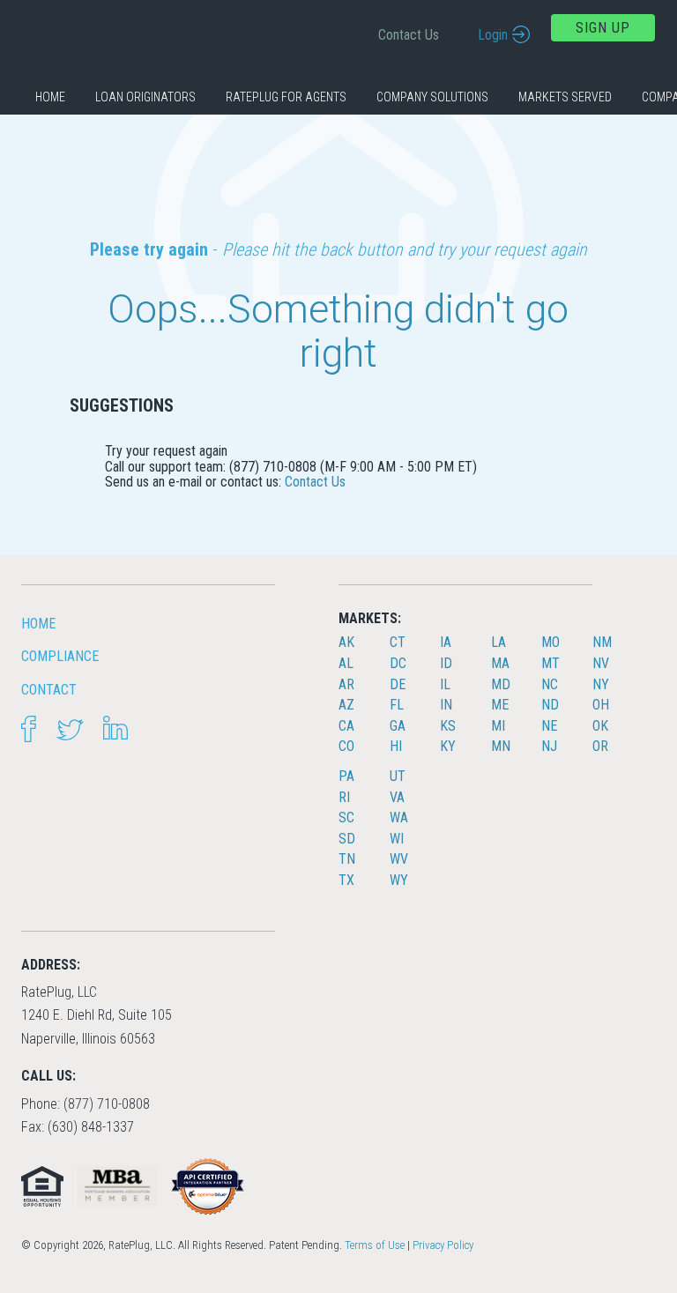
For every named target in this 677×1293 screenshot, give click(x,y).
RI (344, 797)
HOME (38, 623)
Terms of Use (375, 1245)
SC (346, 817)
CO (346, 746)
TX (346, 880)
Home (50, 97)
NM (602, 642)
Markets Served (565, 97)
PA (346, 776)
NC (549, 684)
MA (500, 663)
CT (397, 642)
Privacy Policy (443, 1245)
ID (446, 663)
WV (399, 859)
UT (397, 776)
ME (500, 704)
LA (498, 642)
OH (600, 704)
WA (399, 817)
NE (549, 725)
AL (345, 663)
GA (397, 725)
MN (500, 746)
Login (493, 34)
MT (550, 663)
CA (346, 725)
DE (397, 684)
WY (399, 880)
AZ (346, 704)
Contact (49, 689)
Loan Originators (145, 97)
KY (448, 746)
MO (550, 642)
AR (346, 684)
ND (550, 704)
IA (445, 642)
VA (397, 797)
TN (346, 859)
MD (500, 684)
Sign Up (603, 27)
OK (600, 725)
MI (498, 725)
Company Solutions (432, 97)
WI (397, 838)
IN (446, 704)
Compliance (60, 656)
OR (600, 746)
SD (346, 838)
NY (600, 684)
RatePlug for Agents (286, 97)
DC (398, 663)
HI (396, 746)
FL (397, 704)
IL (445, 684)
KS (448, 725)
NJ (549, 746)
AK (346, 642)
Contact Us (408, 34)
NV (600, 663)
